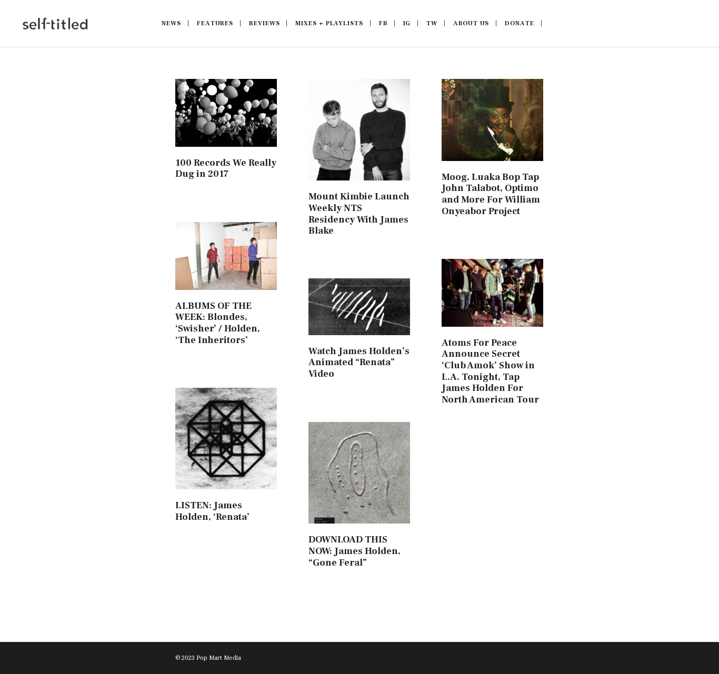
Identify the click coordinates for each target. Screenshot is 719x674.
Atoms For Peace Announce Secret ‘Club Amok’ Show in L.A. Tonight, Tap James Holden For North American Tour (490, 371)
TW (431, 23)
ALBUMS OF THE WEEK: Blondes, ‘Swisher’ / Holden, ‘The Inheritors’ (217, 323)
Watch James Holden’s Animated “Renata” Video (359, 362)
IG (407, 23)
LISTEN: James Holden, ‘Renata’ (212, 511)
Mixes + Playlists (329, 23)
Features (215, 23)
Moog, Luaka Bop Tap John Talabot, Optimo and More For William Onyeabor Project (491, 194)
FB (383, 23)
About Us (471, 23)
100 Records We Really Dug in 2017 (225, 168)
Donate (519, 23)
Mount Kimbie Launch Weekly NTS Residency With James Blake (359, 213)
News (171, 23)
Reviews (264, 23)
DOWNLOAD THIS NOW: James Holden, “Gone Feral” (354, 551)
